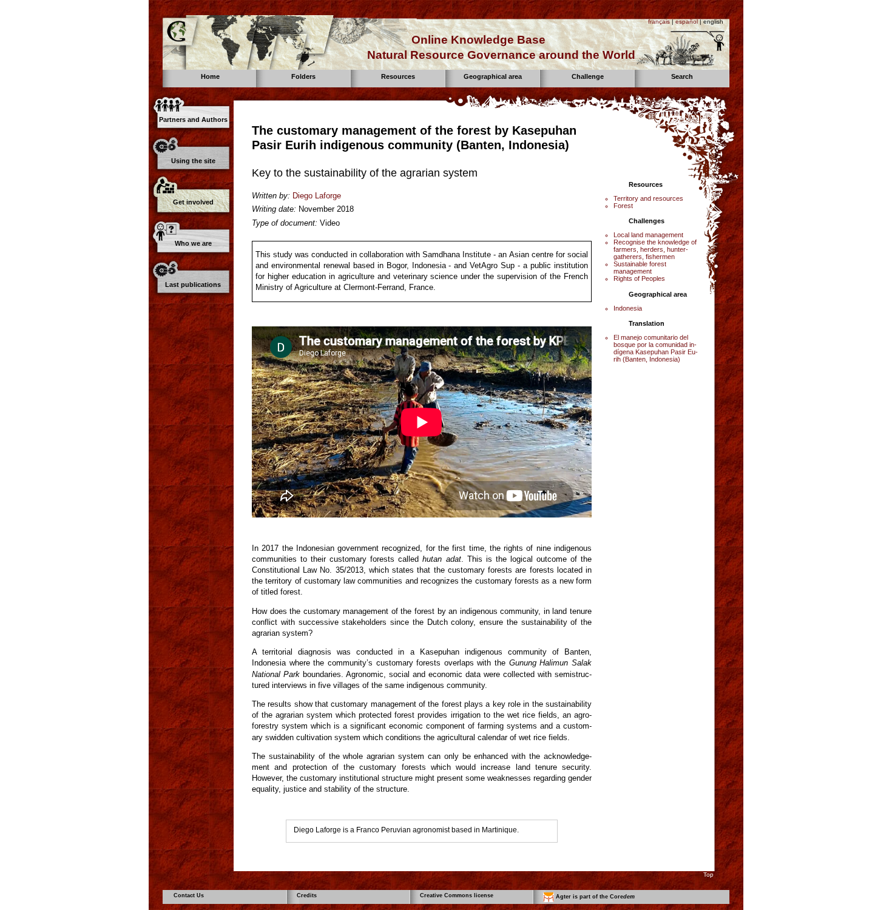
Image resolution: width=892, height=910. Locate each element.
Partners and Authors (193, 119)
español (686, 21)
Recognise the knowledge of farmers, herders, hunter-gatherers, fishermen (655, 249)
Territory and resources (648, 198)
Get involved (193, 202)
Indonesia (627, 308)
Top (708, 874)
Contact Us (189, 895)
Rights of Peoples (639, 278)
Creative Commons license (456, 895)
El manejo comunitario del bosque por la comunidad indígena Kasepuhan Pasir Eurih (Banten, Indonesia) (655, 348)
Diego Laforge (316, 195)
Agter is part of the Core (594, 897)
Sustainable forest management (639, 267)
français (659, 21)
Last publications (193, 284)
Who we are (193, 243)
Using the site (193, 160)
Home (210, 76)
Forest (623, 205)
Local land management (648, 234)
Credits (307, 895)
